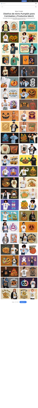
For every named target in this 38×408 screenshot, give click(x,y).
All (2, 6)
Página (13, 302)
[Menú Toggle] (36, 3)
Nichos (16, 11)
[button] (30, 1)
